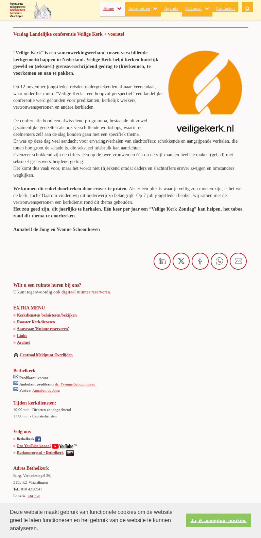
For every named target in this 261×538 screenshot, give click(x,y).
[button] (40, 529)
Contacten (225, 8)
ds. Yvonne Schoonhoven (75, 384)
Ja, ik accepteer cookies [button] (219, 520)
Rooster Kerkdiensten (36, 322)
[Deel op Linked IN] (162, 261)
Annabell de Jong (46, 390)
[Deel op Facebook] (200, 261)
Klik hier (34, 496)
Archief (23, 342)
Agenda (171, 8)
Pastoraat (193, 8)
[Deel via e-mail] (238, 261)
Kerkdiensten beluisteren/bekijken (47, 315)
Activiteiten (139, 8)
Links (22, 335)
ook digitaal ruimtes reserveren (81, 291)
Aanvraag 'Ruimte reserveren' (43, 328)
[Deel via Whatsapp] (219, 261)
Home (108, 8)
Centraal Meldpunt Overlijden (46, 355)
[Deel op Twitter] (181, 261)
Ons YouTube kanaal (34, 446)
